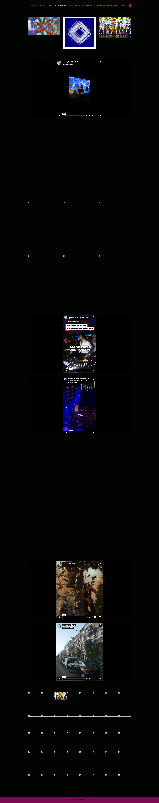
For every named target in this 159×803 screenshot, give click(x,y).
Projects (79, 5)
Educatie (90, 5)
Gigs (70, 5)
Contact (124, 5)
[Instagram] (130, 5)
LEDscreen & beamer (107, 5)
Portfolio (60, 5)
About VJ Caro (45, 5)
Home (33, 5)
